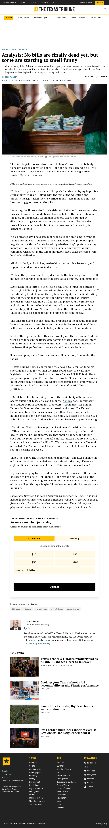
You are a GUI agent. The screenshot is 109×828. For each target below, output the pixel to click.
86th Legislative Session (21, 609)
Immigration (34, 791)
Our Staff (60, 766)
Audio (59, 801)
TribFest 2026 (95, 17)
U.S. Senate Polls (59, 17)
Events (44, 2)
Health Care (34, 785)
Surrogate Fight (40, 17)
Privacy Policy (62, 791)
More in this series (31, 175)
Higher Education (36, 788)
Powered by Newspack (37, 823)
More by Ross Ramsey (40, 643)
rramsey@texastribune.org (38, 624)
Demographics (35, 772)
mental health (41, 609)
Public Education (36, 798)
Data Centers (23, 17)
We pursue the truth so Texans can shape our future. (11, 789)
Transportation (35, 804)
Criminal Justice (35, 769)
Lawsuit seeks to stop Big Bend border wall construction (67, 707)
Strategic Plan (62, 778)
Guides (24, 2)
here (91, 507)
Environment (34, 782)
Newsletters (86, 2)
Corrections (61, 794)
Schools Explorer (78, 17)
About (34, 2)
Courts (32, 766)
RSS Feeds (61, 807)
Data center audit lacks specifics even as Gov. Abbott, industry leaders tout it (68, 731)
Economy (33, 775)
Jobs (58, 772)
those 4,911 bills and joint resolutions (33, 290)
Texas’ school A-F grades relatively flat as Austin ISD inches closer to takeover (69, 660)
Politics (32, 794)
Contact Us (6, 774)
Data (54, 2)
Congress (33, 762)
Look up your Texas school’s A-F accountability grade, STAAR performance (70, 684)
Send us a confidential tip (12, 780)
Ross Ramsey (11, 77)
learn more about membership (46, 526)
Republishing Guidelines (67, 782)
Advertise (6, 777)
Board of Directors (64, 769)
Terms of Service (64, 788)
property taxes (57, 609)
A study (67, 401)
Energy (32, 778)
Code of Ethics (63, 785)
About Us (60, 762)
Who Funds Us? (63, 775)
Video (59, 804)
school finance (73, 609)
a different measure (67, 412)
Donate (99, 2)
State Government (37, 801)
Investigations (10, 2)
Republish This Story (91, 77)
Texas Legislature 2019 (14, 49)
